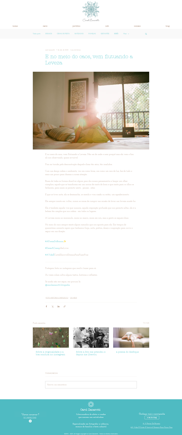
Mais (125, 33)
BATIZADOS (79, 33)
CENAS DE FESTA (63, 33)
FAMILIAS (92, 33)
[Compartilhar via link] (64, 306)
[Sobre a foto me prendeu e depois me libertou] (91, 337)
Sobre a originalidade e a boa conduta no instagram (50, 353)
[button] (45, 26)
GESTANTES (105, 33)
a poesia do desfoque (127, 352)
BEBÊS (116, 33)
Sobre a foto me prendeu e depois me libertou (90, 353)
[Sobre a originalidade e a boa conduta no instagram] (51, 337)
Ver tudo (146, 323)
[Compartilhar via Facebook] (46, 306)
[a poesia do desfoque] (131, 337)
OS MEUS (73, 298)
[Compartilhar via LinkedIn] (58, 306)
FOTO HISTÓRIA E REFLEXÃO (57, 298)
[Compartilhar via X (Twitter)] (52, 306)
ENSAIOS (48, 33)
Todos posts (36, 33)
